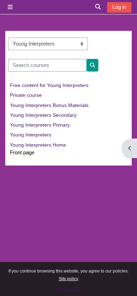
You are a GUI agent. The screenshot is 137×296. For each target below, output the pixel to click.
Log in (119, 7)
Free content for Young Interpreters (49, 85)
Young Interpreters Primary (40, 125)
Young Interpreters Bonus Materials (49, 105)
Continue (69, 289)
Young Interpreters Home (38, 145)
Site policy (68, 278)
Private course (26, 95)
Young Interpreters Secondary (43, 115)
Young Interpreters (30, 134)
